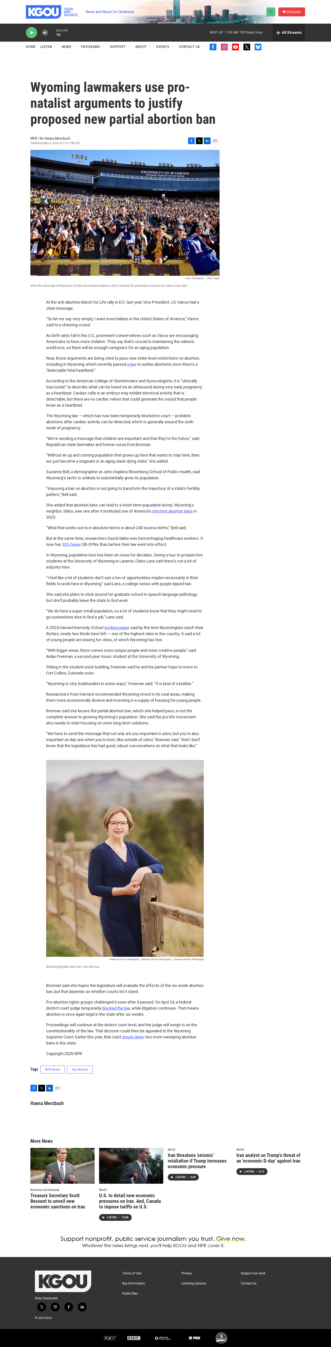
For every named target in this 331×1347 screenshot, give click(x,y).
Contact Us (189, 47)
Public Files (130, 1293)
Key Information (133, 1283)
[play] (31, 32)
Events (162, 47)
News (66, 47)
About (141, 47)
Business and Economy (44, 1190)
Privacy (186, 1273)
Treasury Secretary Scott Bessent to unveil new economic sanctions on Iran (57, 1201)
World (103, 1190)
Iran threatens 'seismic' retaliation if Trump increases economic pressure (197, 1160)
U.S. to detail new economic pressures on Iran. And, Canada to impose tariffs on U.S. (130, 1201)
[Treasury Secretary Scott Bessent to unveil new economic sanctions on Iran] (62, 1166)
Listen (46, 47)
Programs (90, 47)
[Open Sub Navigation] (55, 47)
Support (118, 47)
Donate (294, 11)
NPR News (52, 1069)
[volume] (45, 33)
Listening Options (193, 1283)
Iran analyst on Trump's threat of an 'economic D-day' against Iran (268, 1158)
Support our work (253, 1273)
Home (31, 47)
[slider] (52, 32)
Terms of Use (131, 1273)
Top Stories (80, 1069)
